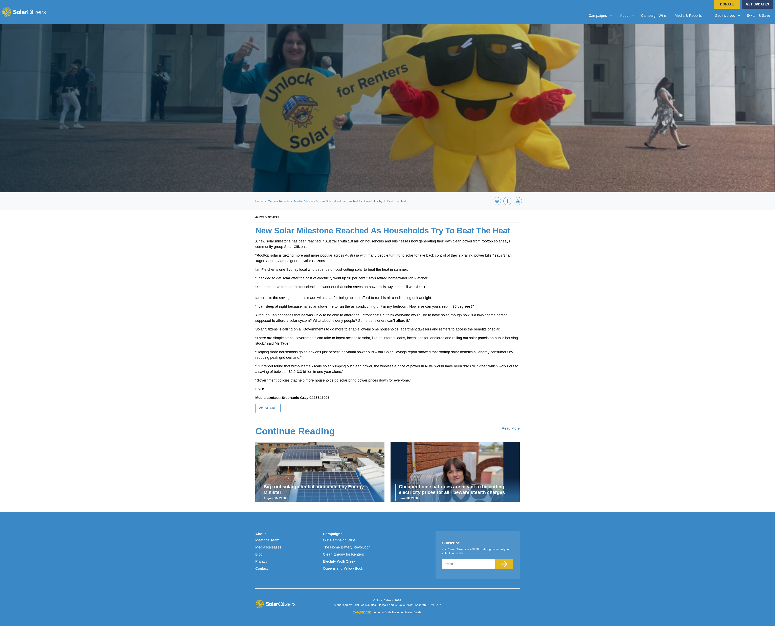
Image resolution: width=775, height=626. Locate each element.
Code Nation (392, 612)
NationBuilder (413, 612)
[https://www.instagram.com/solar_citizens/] (686, 5)
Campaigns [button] (601, 15)
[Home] (24, 12)
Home (259, 201)
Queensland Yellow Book (343, 568)
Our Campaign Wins (339, 540)
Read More (511, 428)
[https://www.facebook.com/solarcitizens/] (697, 5)
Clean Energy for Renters (343, 554)
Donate (727, 4)
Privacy (261, 561)
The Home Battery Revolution (347, 547)
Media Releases (304, 201)
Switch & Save (758, 16)
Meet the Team (267, 540)
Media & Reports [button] (692, 15)
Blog (259, 554)
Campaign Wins (654, 16)
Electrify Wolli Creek (339, 561)
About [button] (629, 15)
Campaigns (332, 534)
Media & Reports (278, 201)
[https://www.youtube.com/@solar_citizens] (707, 5)
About (260, 534)
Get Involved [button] (729, 15)
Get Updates (757, 4)
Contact (261, 568)
